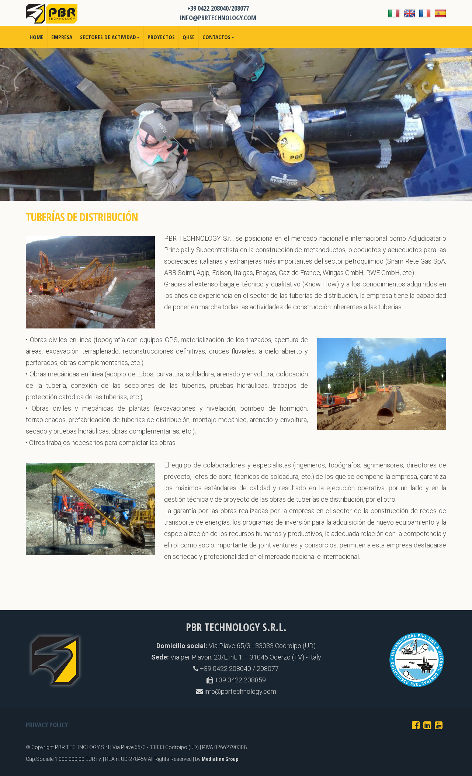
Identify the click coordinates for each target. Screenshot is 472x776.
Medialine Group (220, 758)
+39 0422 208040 (208, 8)
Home (37, 37)
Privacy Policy (47, 724)
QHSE (189, 37)
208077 (240, 8)
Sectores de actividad (108, 37)
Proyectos (161, 37)
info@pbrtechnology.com (239, 691)
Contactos (216, 37)
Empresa (61, 37)
